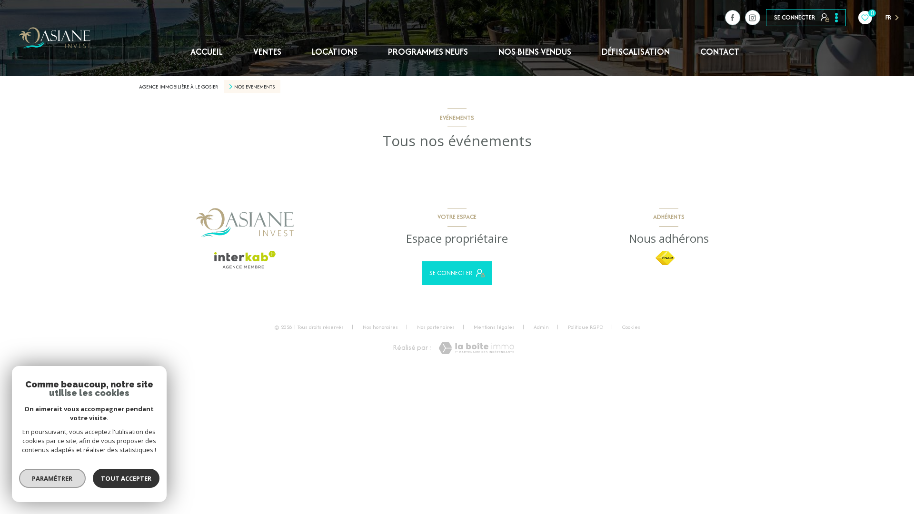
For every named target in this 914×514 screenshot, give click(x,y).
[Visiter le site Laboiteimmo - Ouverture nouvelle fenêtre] (476, 348)
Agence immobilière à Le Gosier (178, 86)
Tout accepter (126, 478)
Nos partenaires (436, 327)
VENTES (267, 51)
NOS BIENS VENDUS (534, 51)
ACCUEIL (206, 51)
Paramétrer (52, 478)
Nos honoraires (380, 327)
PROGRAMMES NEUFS (428, 51)
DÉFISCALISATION (636, 51)
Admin (541, 327)
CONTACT (719, 51)
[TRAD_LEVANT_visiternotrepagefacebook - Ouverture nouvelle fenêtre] (732, 17)
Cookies (631, 327)
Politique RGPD (585, 327)
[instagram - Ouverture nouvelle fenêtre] (752, 17)
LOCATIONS (335, 51)
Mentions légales (494, 327)
